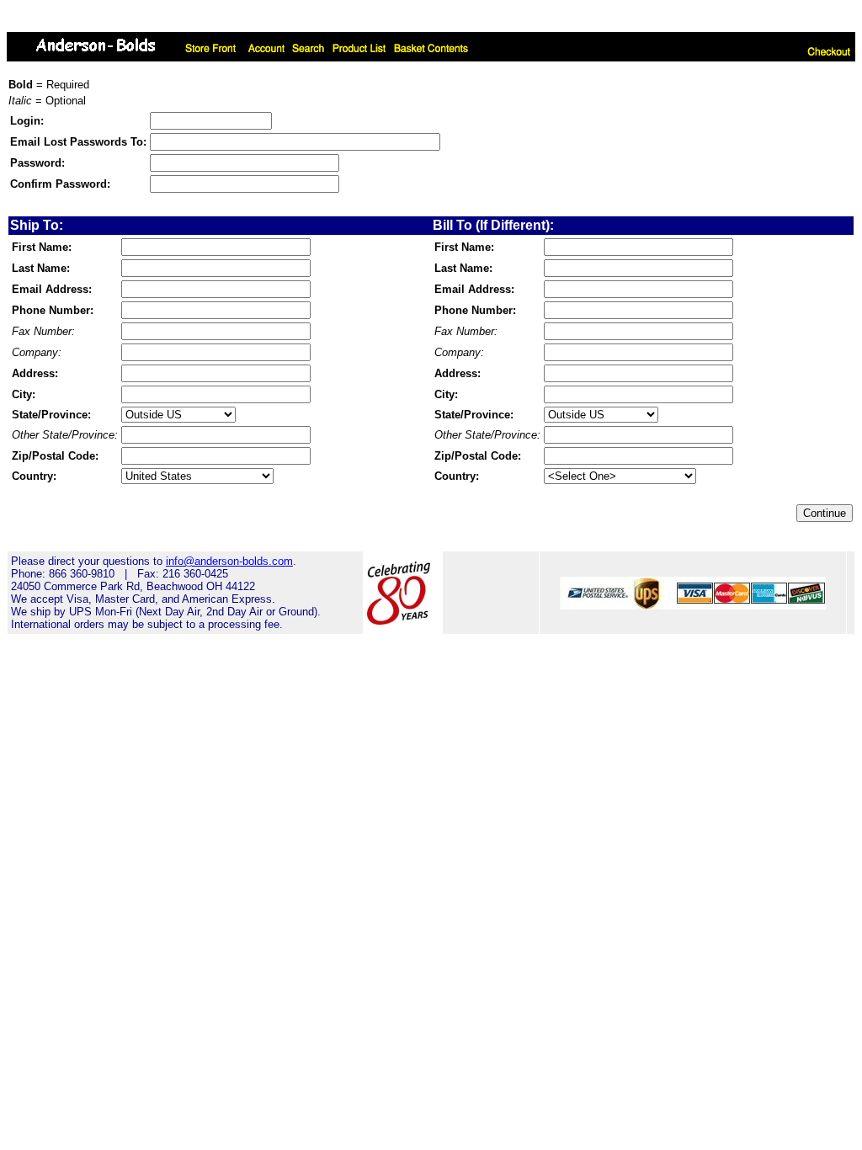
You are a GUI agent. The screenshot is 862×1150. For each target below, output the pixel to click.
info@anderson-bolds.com (229, 561)
